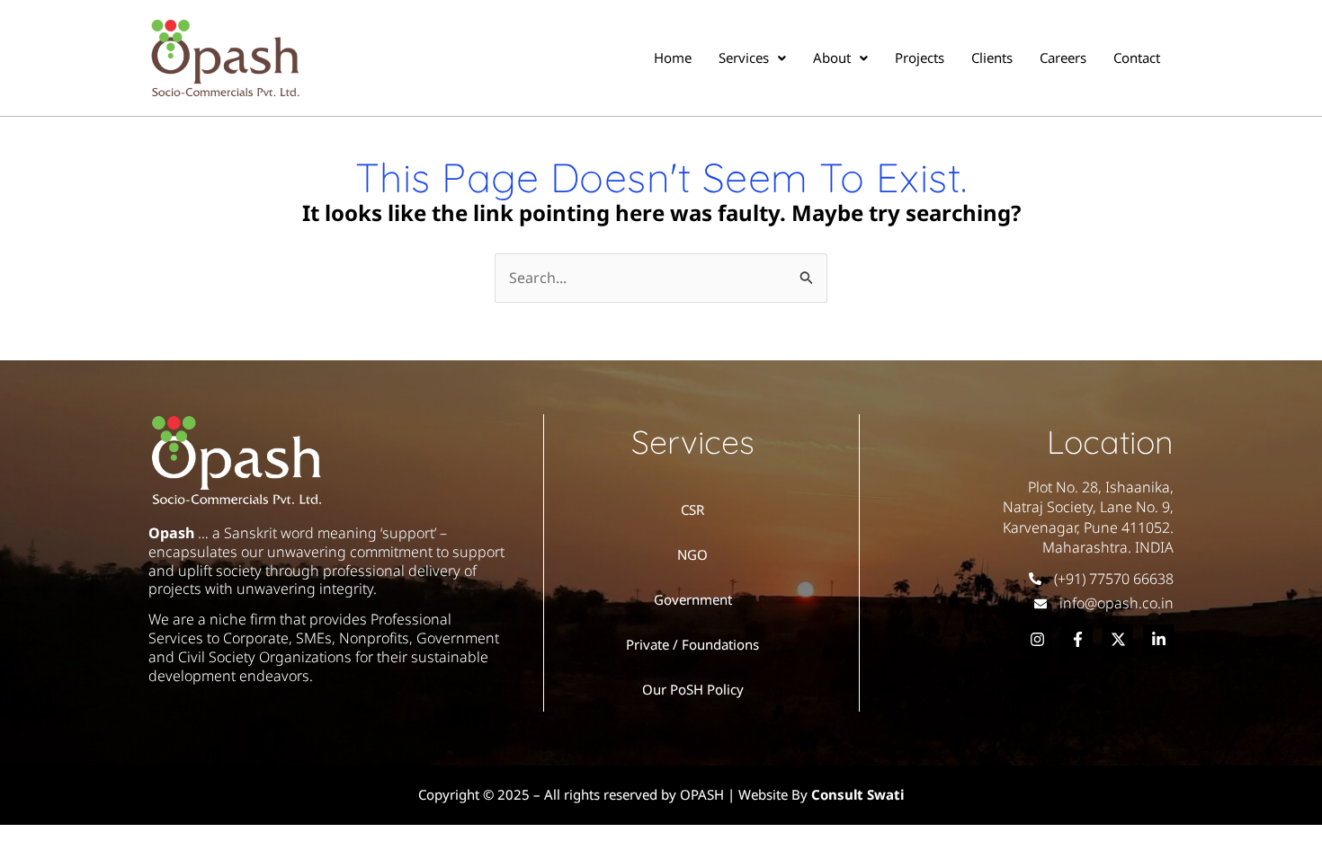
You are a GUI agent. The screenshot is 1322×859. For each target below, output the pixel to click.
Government (693, 599)
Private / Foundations (692, 644)
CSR (692, 509)
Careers (1063, 57)
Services (744, 57)
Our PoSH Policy (693, 689)
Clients (992, 57)
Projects (919, 57)
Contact (1136, 57)
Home (673, 57)
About (832, 57)
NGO (692, 554)
